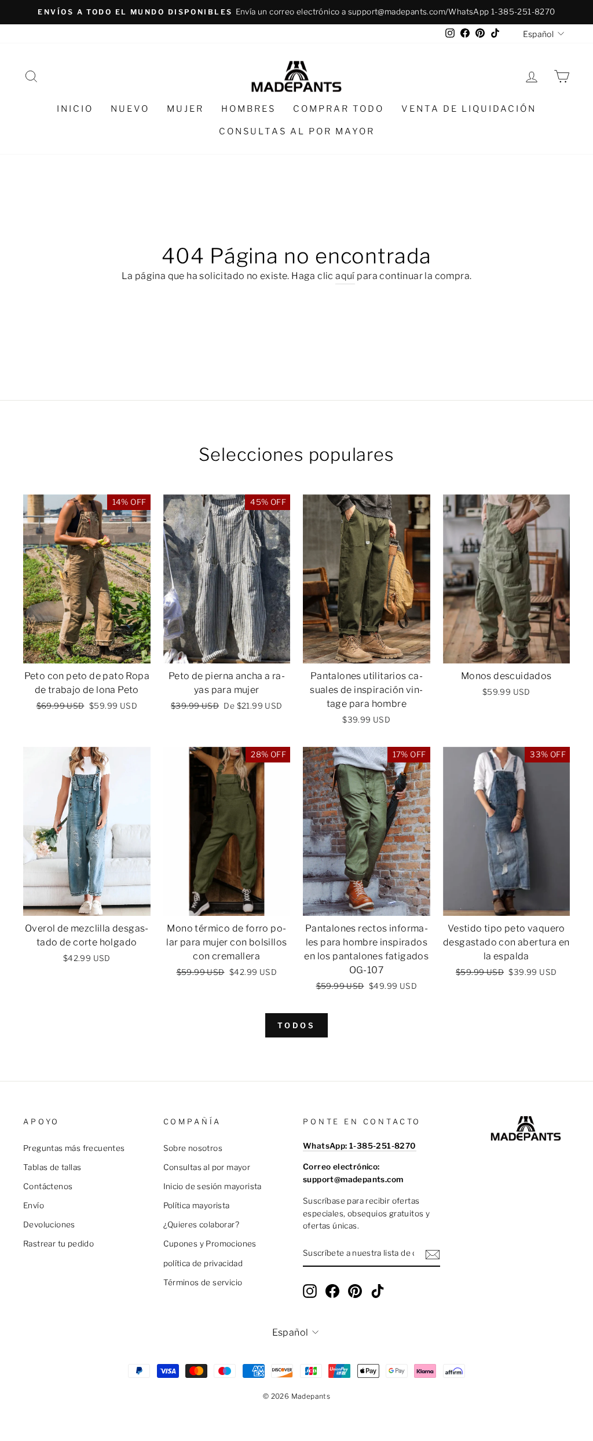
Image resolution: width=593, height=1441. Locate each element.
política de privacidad (203, 1263)
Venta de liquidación (468, 109)
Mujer (185, 109)
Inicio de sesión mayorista (212, 1186)
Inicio (75, 109)
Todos (296, 1025)
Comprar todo (338, 109)
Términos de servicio (203, 1282)
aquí (345, 275)
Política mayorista (196, 1205)
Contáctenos (47, 1186)
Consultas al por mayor (297, 131)
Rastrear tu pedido (58, 1243)
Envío (33, 1205)
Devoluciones (49, 1224)
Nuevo (130, 109)
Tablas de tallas (52, 1167)
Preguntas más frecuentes (74, 1148)
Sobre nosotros (193, 1148)
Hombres (248, 109)
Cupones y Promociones (210, 1243)
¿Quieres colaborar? (201, 1224)
